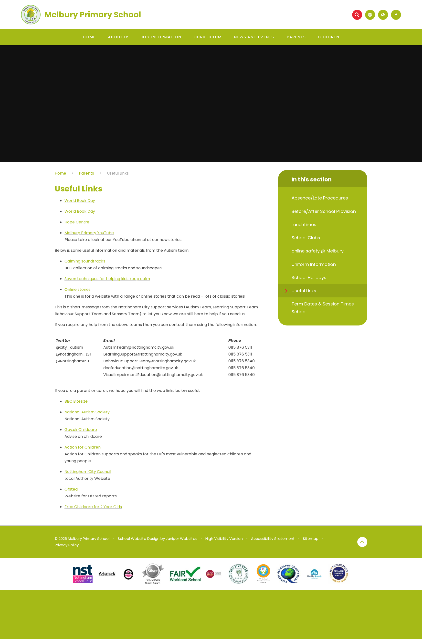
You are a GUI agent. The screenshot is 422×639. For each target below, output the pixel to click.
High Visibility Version (224, 538)
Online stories (77, 289)
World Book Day (79, 200)
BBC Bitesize (76, 401)
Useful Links (118, 173)
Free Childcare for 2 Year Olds (93, 507)
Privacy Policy (67, 544)
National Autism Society (87, 412)
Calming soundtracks (84, 261)
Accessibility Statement (273, 538)
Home (60, 173)
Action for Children (82, 447)
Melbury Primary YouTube (89, 233)
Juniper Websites (181, 538)
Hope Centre (76, 222)
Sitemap (310, 538)
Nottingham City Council (87, 471)
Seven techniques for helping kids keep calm (107, 279)
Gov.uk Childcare (80, 429)
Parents (86, 173)
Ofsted (71, 489)
